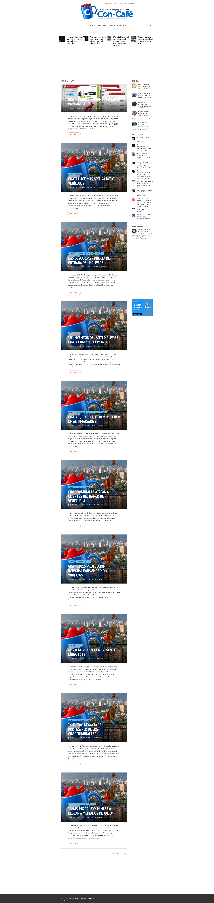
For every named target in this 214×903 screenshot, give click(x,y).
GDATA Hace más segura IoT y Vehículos (91, 181)
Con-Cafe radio (80, 253)
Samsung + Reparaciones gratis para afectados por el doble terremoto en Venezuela (75, 40)
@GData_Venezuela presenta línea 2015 (91, 652)
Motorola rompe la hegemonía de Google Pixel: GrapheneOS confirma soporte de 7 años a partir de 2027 (146, 41)
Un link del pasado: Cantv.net (143, 210)
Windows (104, 412)
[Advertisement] (107, 66)
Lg (87, 804)
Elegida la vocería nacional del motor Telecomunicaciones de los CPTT (145, 105)
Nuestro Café (89, 487)
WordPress (91, 898)
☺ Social (111, 25)
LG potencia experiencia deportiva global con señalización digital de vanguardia (145, 96)
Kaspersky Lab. (79, 487)
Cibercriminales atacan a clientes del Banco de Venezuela (88, 496)
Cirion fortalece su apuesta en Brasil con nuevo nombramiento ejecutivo (144, 87)
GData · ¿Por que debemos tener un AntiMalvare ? (94, 419)
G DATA (71, 94)
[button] (64, 33)
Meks (78, 898)
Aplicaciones (72, 645)
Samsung (93, 804)
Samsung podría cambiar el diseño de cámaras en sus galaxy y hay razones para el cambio (144, 193)
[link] (142, 307)
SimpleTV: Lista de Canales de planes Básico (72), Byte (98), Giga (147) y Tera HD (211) (144, 165)
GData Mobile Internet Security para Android (94, 101)
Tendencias (78, 174)
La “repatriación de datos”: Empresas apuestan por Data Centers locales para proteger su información (141, 126)
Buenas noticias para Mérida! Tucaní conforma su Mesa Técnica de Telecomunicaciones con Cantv (141, 115)
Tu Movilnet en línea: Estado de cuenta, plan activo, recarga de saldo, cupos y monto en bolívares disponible (144, 202)
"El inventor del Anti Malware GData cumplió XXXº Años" (93, 340)
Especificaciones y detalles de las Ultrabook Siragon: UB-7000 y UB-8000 (144, 156)
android (71, 253)
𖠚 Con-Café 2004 (122, 25)
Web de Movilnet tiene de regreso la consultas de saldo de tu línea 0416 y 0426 (145, 184)
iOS (102, 253)
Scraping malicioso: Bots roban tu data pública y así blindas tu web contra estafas (99, 40)
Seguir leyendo (75, 134)
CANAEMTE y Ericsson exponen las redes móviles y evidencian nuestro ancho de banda (144, 217)
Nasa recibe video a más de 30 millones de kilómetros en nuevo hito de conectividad (144, 147)
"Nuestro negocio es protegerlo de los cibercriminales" (84, 729)
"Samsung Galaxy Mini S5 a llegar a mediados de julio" (90, 811)
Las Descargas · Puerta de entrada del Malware (89, 260)
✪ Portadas (91, 25)
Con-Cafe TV (90, 253)
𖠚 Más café (101, 25)
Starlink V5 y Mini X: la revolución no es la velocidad (124, 39)
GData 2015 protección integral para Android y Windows (87, 571)
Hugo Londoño (90, 108)
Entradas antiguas (118, 853)
